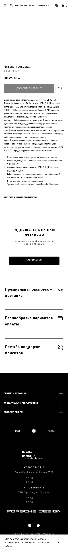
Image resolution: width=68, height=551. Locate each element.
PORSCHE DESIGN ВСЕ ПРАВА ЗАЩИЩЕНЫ (34, 534)
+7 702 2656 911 (34, 488)
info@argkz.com (34, 458)
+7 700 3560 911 (34, 467)
